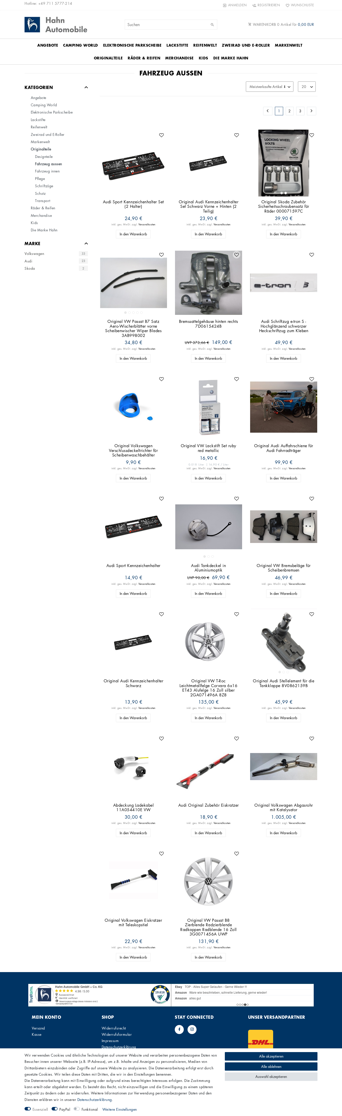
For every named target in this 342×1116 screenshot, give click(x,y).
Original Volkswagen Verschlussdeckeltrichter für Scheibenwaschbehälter (133, 450)
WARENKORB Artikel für (283, 24)
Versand (38, 1028)
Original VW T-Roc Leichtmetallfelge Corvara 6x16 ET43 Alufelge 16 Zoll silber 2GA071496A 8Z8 (208, 688)
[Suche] (212, 25)
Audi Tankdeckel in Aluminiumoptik (208, 568)
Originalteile (108, 58)
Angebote (47, 45)
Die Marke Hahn (230, 58)
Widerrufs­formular (117, 1034)
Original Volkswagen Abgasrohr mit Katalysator (283, 807)
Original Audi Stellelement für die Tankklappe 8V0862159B (283, 683)
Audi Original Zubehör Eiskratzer (208, 805)
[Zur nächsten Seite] (311, 111)
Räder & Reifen (144, 58)
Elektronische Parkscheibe (132, 45)
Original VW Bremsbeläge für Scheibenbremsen (284, 568)
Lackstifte (177, 45)
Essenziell (40, 1109)
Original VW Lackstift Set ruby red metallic (208, 448)
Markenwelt (288, 45)
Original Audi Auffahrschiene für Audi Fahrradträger (283, 448)
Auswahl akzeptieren (271, 1076)
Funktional (90, 1109)
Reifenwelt (205, 45)
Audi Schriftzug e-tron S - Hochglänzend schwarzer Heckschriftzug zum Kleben (283, 326)
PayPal (64, 1109)
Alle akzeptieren (271, 1056)
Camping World (80, 45)
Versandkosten (146, 224)
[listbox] (283, 163)
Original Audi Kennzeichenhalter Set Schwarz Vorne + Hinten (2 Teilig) (209, 207)
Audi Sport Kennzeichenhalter (133, 565)
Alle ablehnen (271, 1066)
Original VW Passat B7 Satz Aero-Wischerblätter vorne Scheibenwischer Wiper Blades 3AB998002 (133, 328)
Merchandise (179, 58)
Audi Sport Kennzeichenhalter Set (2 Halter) (133, 204)
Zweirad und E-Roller (246, 45)
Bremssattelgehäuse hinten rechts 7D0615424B (208, 323)
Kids (203, 58)
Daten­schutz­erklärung (119, 1046)
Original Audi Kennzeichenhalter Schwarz (133, 683)
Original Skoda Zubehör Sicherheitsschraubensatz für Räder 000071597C (283, 207)
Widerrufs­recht (114, 1028)
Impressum (110, 1040)
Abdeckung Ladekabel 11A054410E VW (133, 807)
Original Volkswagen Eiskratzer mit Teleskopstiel (133, 922)
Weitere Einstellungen (119, 1109)
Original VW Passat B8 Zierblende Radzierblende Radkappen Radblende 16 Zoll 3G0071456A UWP (208, 927)
